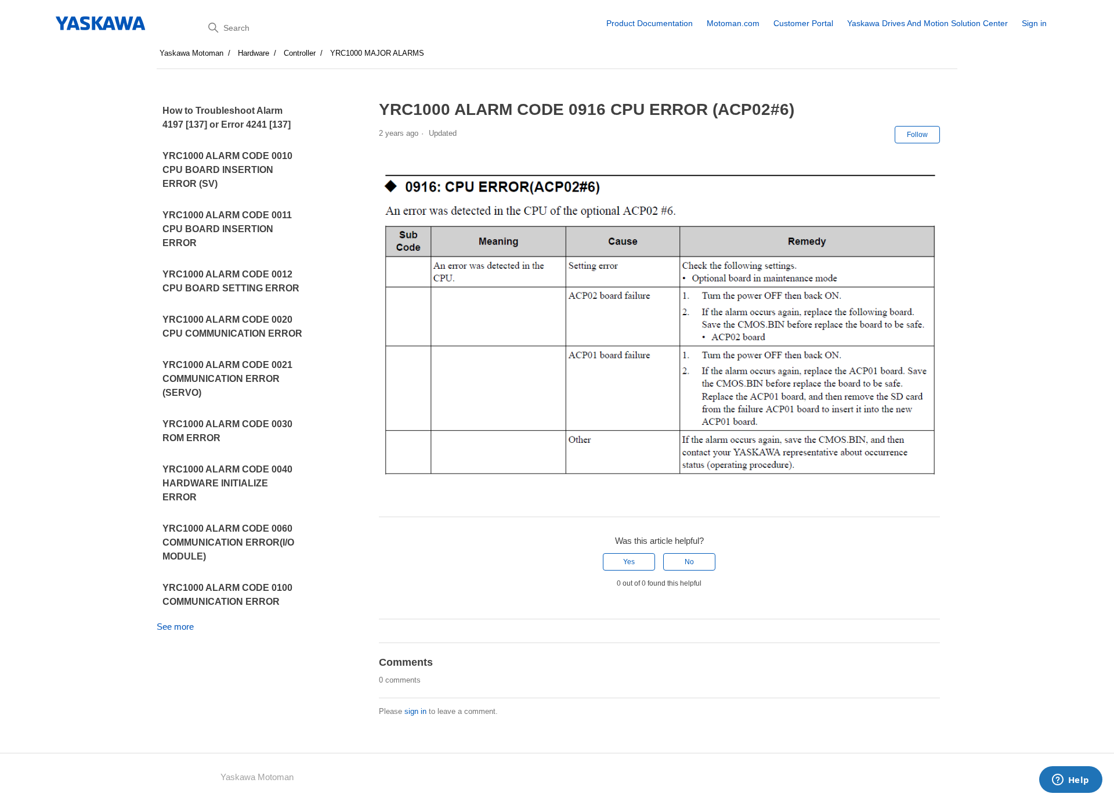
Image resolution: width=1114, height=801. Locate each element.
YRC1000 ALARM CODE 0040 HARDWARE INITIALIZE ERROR (227, 483)
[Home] (101, 23)
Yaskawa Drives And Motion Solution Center (927, 23)
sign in (415, 711)
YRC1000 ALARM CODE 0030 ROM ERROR (227, 431)
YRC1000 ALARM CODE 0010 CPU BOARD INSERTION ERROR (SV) (227, 170)
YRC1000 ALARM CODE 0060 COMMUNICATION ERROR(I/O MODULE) (228, 542)
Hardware (253, 53)
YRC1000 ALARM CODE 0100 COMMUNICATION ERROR (227, 595)
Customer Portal (803, 23)
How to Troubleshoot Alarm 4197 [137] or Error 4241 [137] (226, 117)
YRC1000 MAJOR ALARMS (377, 53)
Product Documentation (649, 23)
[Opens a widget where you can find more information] (1070, 780)
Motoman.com (733, 23)
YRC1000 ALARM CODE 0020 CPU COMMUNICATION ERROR (232, 326)
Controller (300, 53)
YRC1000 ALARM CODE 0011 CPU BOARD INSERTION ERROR (227, 229)
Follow (917, 135)
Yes (629, 562)
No (689, 562)
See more (175, 627)
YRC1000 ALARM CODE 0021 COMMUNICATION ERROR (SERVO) (227, 379)
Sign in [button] (1034, 23)
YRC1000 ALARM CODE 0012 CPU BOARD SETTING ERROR (230, 281)
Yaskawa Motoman (191, 53)
